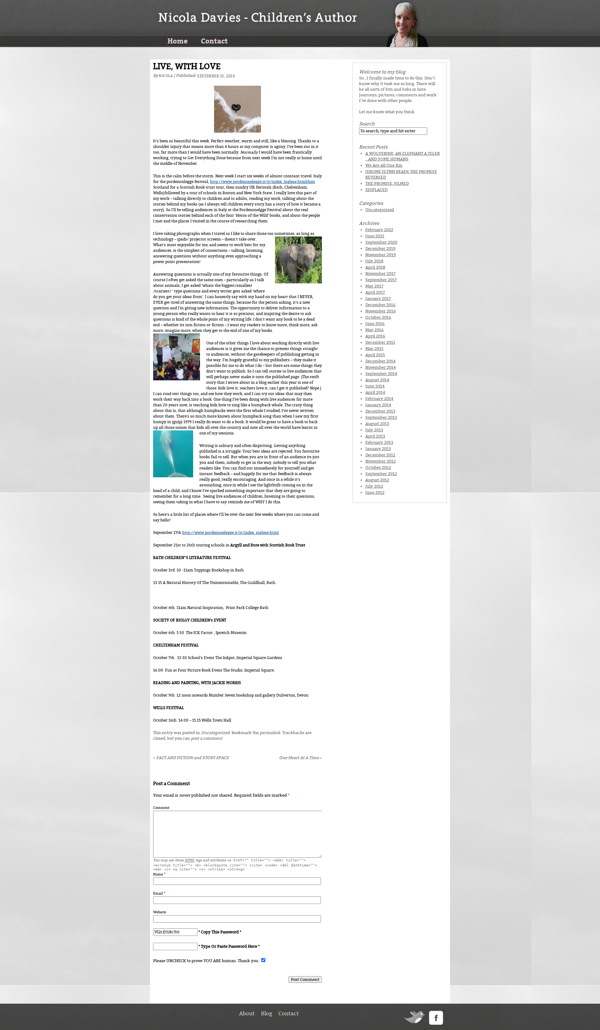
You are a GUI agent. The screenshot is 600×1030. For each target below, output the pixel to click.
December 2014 (380, 361)
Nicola (166, 76)
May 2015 (374, 348)
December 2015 (380, 342)
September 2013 (381, 417)
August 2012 (377, 480)
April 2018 (375, 267)
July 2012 (374, 486)
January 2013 (378, 448)
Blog (266, 1013)
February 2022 (379, 229)
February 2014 (379, 398)
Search (367, 124)
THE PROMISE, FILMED (387, 183)
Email (158, 893)
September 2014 (381, 373)
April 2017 (375, 292)
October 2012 (378, 467)
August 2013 (377, 423)
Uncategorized (215, 732)
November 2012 (380, 461)
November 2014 (380, 367)
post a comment (206, 738)
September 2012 (381, 473)
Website (159, 912)
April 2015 (375, 355)
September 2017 (381, 279)
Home (178, 40)
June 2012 (374, 492)
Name (158, 874)
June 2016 (375, 323)
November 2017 (380, 273)
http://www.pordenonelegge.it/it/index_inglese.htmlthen (262, 182)
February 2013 (379, 442)
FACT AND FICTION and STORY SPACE (191, 757)
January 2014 (378, 405)
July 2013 (374, 430)
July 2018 (374, 261)
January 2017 (378, 298)
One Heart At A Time (300, 757)
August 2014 (377, 380)
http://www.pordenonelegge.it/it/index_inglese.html (230, 532)
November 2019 (380, 254)
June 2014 (375, 386)
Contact (214, 40)
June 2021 (374, 236)
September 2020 (381, 242)
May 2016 (374, 329)
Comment (161, 808)
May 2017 (374, 286)
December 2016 (380, 304)
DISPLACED (376, 189)
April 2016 (375, 336)
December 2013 (380, 411)
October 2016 (378, 317)
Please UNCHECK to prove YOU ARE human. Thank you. (206, 960)
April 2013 (375, 436)
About (247, 1013)
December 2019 (380, 248)
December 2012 (380, 455)
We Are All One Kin (383, 165)
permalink (270, 732)
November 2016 (380, 311)
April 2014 (375, 392)
